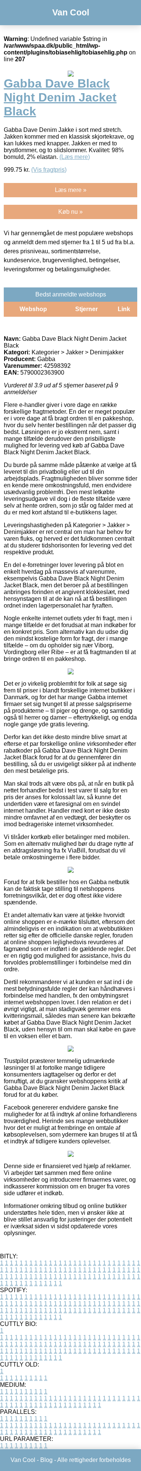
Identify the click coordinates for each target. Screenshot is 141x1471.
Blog (46, 1460)
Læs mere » (70, 190)
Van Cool (70, 12)
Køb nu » (70, 212)
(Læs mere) (74, 157)
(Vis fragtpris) (49, 169)
